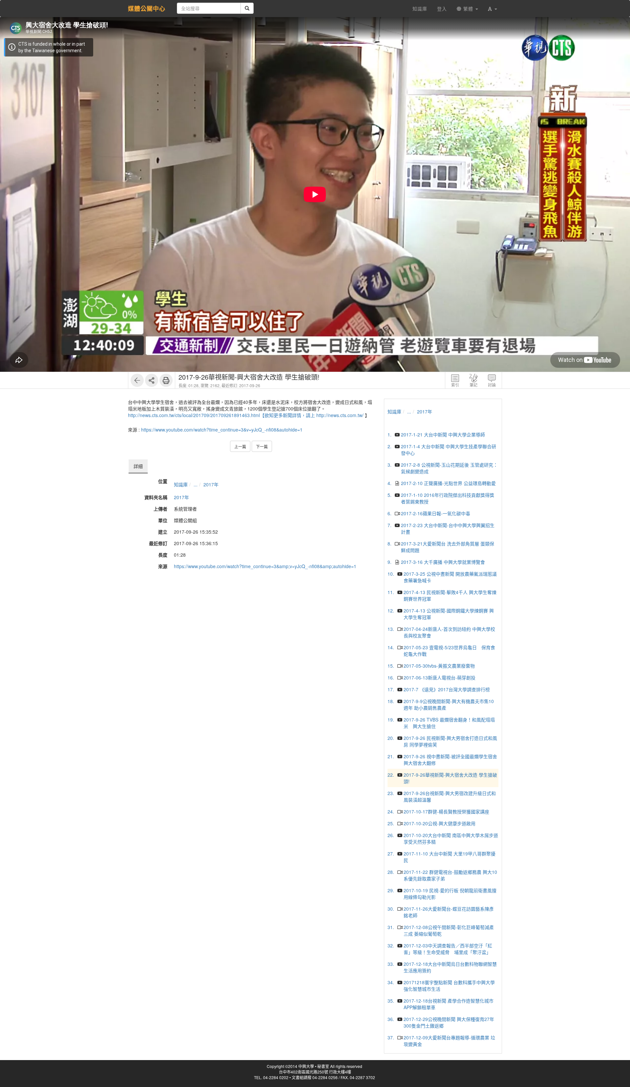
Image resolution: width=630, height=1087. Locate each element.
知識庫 (181, 484)
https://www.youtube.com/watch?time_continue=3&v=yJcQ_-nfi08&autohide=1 (222, 429)
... (196, 484)
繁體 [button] (468, 8)
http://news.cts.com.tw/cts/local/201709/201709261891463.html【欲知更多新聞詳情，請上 (221, 415)
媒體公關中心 (146, 8)
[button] (492, 8)
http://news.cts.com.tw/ (340, 415)
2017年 (211, 484)
